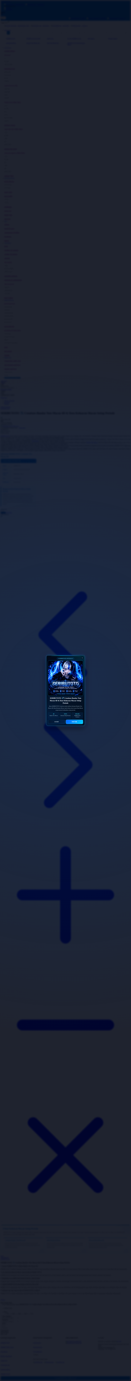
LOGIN (56, 721)
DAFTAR (74, 721)
